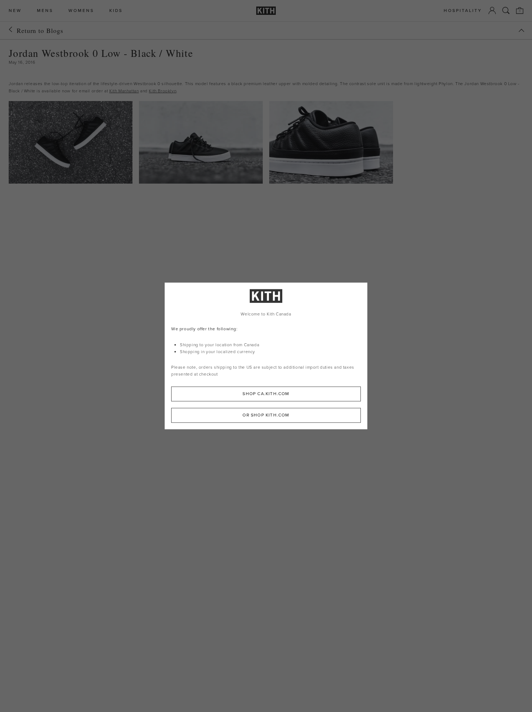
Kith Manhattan (124, 91)
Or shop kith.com (265, 415)
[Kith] (266, 11)
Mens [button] (45, 10)
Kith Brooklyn (162, 91)
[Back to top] (521, 30)
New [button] (15, 10)
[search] (506, 10)
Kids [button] (116, 10)
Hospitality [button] (463, 10)
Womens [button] (81, 10)
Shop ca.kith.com (265, 394)
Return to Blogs (40, 30)
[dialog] (266, 355)
